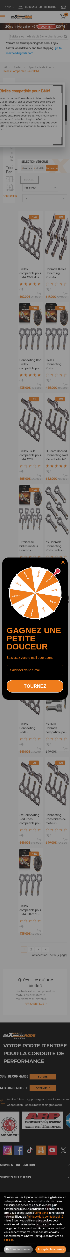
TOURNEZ (35, 686)
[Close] (63, 562)
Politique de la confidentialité (45, 1216)
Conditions (41, 1213)
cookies (8, 1240)
